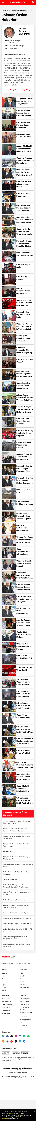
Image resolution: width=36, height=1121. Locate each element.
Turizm (22, 982)
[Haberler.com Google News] (3, 1036)
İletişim (16, 963)
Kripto (3, 985)
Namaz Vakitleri (6, 1001)
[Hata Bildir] (18, 1076)
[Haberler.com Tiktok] (15, 1041)
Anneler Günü (8, 851)
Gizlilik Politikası (24, 1001)
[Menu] (3, 2)
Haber (11, 1072)
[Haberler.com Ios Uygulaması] (6, 1053)
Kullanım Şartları (25, 999)
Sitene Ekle (23, 1025)
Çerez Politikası (24, 1004)
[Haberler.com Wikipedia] (7, 1041)
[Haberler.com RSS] (3, 1041)
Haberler (4, 970)
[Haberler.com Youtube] (11, 1041)
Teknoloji (22, 976)
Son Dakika (5, 982)
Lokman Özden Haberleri (19, 10)
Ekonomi (4, 973)
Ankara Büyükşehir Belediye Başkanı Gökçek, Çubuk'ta (15, 906)
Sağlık (21, 973)
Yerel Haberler (24, 987)
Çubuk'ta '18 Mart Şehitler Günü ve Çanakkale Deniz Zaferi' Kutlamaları (15, 886)
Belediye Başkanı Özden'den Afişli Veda (17, 918)
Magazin (4, 979)
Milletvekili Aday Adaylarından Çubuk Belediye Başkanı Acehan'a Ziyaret (16, 830)
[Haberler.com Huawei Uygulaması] (25, 1053)
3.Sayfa (4, 987)
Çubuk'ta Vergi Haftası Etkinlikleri (14, 900)
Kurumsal (23, 995)
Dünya (4, 990)
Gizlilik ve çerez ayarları (8, 1076)
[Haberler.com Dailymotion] (24, 1041)
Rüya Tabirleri (6, 1010)
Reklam (11, 963)
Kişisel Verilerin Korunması (24, 1008)
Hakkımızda (5, 963)
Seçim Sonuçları (7, 1004)
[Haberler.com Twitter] (11, 1036)
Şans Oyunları (6, 1007)
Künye (21, 963)
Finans (22, 979)
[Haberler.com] (8, 957)
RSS (21, 1022)
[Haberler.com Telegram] (20, 1041)
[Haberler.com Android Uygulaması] (15, 1053)
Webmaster (23, 1017)
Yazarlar (22, 985)
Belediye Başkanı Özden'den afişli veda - (17, 913)
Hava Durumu (6, 999)
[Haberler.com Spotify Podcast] (28, 1036)
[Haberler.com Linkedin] (20, 1036)
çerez (10, 1113)
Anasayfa (5, 10)
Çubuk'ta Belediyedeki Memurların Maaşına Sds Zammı (15, 938)
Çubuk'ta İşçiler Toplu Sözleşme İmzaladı (17, 924)
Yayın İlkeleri (27, 963)
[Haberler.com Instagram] (15, 1036)
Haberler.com (6, 995)
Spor (3, 976)
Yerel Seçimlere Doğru (11, 879)
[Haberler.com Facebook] (7, 1036)
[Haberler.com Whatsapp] (24, 1036)
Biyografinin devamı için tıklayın (20, 90)
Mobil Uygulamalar (25, 1019)
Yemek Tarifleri (6, 1013)
